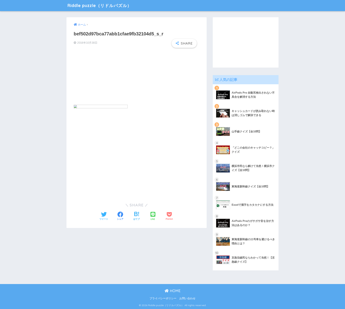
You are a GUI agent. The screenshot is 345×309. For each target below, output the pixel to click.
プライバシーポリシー (163, 298)
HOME (175, 291)
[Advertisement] (136, 76)
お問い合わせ (187, 298)
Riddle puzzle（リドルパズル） (99, 5)
